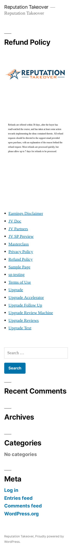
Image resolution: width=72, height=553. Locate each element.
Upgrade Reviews (23, 320)
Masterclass (18, 244)
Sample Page (19, 267)
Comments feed (23, 506)
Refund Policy (20, 259)
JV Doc (14, 221)
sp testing (16, 274)
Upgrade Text (19, 328)
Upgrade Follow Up (25, 305)
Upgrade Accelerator (26, 297)
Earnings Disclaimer (25, 213)
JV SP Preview (21, 236)
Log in (11, 490)
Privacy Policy (20, 251)
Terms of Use (19, 282)
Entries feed (18, 498)
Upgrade (15, 290)
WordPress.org (21, 514)
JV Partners (18, 229)
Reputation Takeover (26, 7)
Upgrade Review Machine (30, 312)
